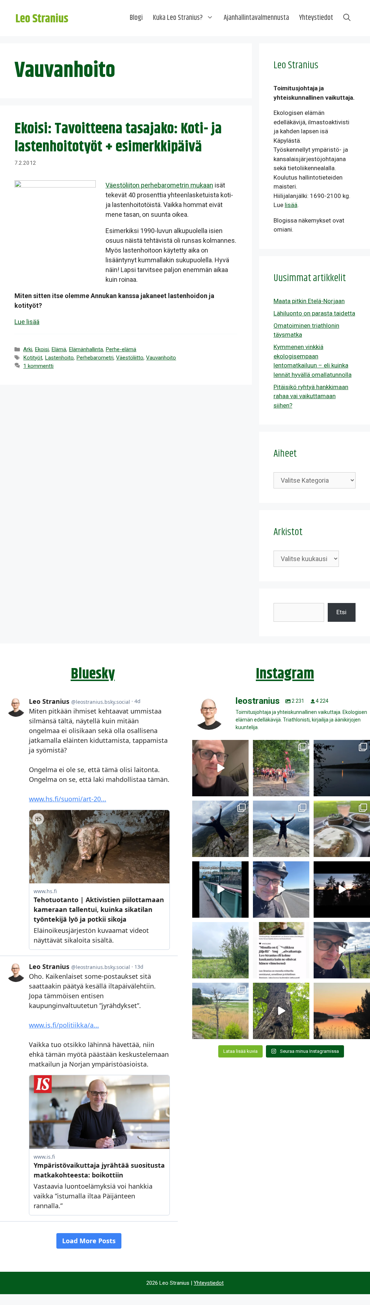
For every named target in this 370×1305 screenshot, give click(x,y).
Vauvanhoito (161, 357)
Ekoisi (42, 349)
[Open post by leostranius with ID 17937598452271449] (281, 950)
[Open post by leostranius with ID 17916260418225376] (220, 829)
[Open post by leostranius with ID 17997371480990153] (220, 768)
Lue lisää (26, 322)
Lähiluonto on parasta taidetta (314, 313)
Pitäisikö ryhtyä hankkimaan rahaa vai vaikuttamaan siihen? (311, 396)
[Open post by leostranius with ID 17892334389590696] (220, 889)
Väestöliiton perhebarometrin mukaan (159, 185)
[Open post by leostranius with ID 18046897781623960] (342, 950)
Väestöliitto (129, 357)
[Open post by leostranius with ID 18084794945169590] (342, 889)
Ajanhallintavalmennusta (256, 17)
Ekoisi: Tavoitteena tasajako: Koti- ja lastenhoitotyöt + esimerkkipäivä (118, 138)
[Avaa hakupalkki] (347, 18)
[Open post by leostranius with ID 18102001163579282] (281, 768)
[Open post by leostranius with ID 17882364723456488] (220, 950)
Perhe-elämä (121, 349)
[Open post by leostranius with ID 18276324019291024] (342, 768)
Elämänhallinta (86, 349)
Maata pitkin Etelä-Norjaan (309, 301)
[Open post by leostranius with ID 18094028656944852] (342, 1011)
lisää (291, 204)
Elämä (58, 349)
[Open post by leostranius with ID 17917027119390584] (220, 1011)
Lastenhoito (59, 357)
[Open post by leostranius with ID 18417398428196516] (281, 829)
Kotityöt (32, 357)
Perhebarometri (94, 357)
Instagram (285, 674)
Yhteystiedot (316, 17)
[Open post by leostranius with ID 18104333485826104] (281, 1011)
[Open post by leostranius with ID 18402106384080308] (281, 889)
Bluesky (93, 674)
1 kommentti (38, 366)
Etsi (341, 612)
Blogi (136, 17)
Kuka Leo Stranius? (178, 17)
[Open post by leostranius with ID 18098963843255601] (342, 829)
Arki (27, 349)
